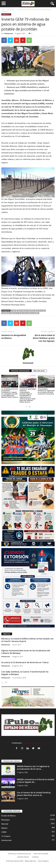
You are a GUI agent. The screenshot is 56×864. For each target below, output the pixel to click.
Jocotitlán (41, 310)
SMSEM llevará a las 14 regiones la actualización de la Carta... (33, 767)
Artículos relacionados (20, 371)
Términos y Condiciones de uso (19, 854)
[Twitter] (34, 749)
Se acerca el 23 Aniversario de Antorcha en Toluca (25, 662)
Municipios (10, 10)
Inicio (3, 10)
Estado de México (8, 816)
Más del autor (39, 371)
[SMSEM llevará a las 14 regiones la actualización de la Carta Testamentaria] (8, 770)
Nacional (4, 824)
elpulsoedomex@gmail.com (33, 743)
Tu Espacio (5, 836)
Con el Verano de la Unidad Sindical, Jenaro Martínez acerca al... (34, 793)
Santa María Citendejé (30, 313)
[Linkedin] (28, 749)
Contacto (35, 857)
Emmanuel (8, 33)
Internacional (6, 840)
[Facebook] (17, 749)
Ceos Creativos (43, 861)
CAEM (13, 310)
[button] (52, 4)
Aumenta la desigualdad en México (13, 336)
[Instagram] (23, 749)
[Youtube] (39, 749)
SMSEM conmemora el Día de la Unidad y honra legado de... (35, 780)
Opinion (4, 828)
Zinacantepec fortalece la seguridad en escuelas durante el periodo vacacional (46, 391)
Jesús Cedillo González (26, 310)
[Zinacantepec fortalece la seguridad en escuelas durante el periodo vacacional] (46, 381)
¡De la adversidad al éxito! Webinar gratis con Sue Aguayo (44, 338)
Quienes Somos (23, 857)
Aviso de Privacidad (41, 854)
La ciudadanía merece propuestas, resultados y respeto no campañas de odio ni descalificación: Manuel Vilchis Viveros (9, 393)
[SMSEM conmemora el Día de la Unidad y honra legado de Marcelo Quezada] (8, 783)
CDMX (4, 832)
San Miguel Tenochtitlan (11, 313)
